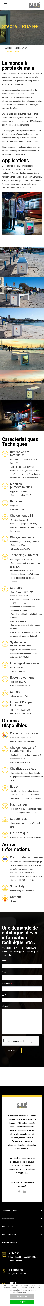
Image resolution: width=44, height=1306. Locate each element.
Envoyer (11, 1050)
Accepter (22, 1302)
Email (4, 972)
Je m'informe (22, 1296)
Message (6, 1006)
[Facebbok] (19, 1191)
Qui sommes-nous (9, 1210)
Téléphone (7, 983)
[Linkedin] (24, 1191)
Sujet (4, 994)
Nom (4, 960)
